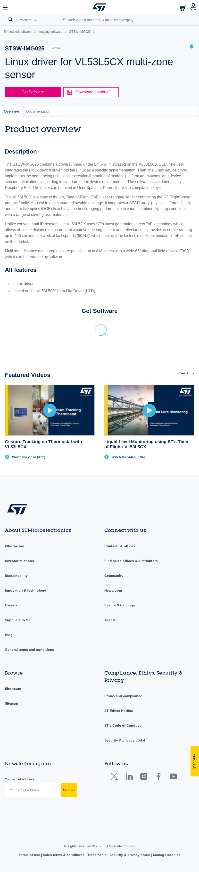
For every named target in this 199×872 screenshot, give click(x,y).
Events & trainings (119, 605)
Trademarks (97, 855)
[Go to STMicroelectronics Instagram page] (143, 777)
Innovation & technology (25, 590)
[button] (5, 7)
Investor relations (19, 561)
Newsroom (113, 590)
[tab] (11, 111)
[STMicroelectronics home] (99, 7)
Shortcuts (13, 689)
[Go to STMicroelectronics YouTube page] (173, 777)
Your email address (19, 779)
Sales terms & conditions (63, 855)
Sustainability (16, 576)
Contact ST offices (119, 546)
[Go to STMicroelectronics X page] (115, 777)
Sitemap (11, 703)
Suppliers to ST (17, 620)
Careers (11, 605)
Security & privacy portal (124, 740)
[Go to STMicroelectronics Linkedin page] (129, 777)
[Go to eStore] (183, 7)
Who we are (14, 546)
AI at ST (110, 620)
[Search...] (10, 19)
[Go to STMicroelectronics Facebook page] (158, 777)
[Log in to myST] (194, 7)
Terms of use (30, 855)
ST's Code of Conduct (122, 725)
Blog (9, 635)
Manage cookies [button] (166, 855)
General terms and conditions (29, 650)
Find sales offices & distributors (131, 561)
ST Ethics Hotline (118, 711)
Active (56, 48)
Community (113, 576)
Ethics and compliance (123, 696)
